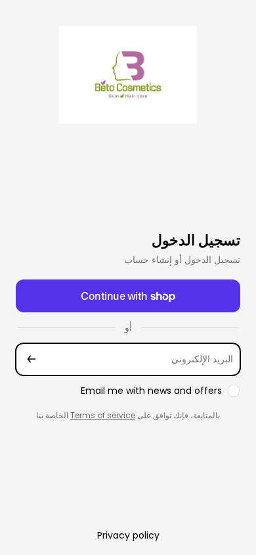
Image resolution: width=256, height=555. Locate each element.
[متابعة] (31, 359)
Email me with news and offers (151, 391)
